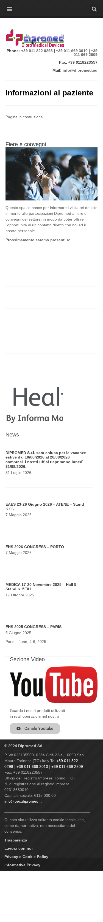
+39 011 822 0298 (37, 51)
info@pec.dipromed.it (22, 801)
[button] (9, 9)
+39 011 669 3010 (72, 51)
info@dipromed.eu (80, 70)
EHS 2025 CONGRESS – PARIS (33, 627)
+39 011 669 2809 (86, 53)
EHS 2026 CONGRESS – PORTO (34, 547)
